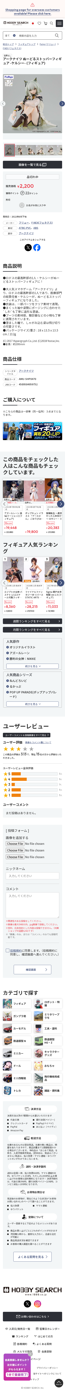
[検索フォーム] (51, 23)
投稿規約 (16, 950)
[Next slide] (62, 103)
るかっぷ (15, 686)
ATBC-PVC (25, 228)
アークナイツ (26, 233)
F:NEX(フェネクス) (42, 222)
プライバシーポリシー (47, 1367)
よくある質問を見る (31, 1257)
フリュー (24, 222)
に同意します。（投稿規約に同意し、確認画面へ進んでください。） (34, 952)
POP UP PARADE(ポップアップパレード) (33, 694)
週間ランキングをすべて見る (31, 621)
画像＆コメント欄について (38, 742)
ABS (35, 228)
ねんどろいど (18, 680)
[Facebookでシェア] (36, 247)
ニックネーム (15, 868)
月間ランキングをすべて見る (31, 629)
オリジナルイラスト (23, 647)
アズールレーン (20, 653)
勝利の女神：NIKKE (23, 658)
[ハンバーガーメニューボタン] (59, 23)
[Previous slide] (3, 103)
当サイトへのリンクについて (47, 1373)
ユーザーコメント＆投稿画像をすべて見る (25, 735)
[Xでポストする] (28, 247)
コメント (12, 888)
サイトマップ (32, 1379)
